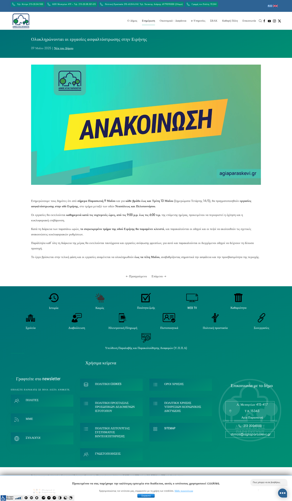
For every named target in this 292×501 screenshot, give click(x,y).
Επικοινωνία (249, 20)
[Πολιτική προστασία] (215, 317)
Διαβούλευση (76, 328)
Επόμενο (158, 276)
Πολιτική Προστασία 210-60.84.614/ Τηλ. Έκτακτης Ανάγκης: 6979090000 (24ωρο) (143, 4)
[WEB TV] (192, 297)
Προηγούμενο (137, 276)
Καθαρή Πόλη (230, 20)
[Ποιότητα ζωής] (146, 297)
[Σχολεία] (30, 317)
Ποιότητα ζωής (146, 307)
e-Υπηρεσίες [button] (198, 20)
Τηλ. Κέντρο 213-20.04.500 (30, 4)
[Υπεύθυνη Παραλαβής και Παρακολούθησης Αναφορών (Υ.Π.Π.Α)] (146, 337)
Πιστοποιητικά (169, 328)
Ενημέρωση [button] (148, 20)
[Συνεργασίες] (261, 317)
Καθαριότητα (238, 307)
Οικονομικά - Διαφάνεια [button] (173, 20)
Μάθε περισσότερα (184, 491)
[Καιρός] (99, 297)
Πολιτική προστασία (215, 328)
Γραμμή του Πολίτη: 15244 (204, 4)
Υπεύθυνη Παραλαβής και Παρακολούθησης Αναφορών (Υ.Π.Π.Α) (146, 348)
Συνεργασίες (261, 328)
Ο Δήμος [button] (132, 20)
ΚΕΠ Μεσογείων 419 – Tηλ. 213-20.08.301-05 (74, 4)
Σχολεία (30, 328)
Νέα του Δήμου (63, 48)
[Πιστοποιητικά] (169, 317)
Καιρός (99, 308)
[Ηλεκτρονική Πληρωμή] (123, 317)
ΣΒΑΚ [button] (213, 20)
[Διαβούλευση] (77, 317)
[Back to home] (21, 20)
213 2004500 (252, 426)
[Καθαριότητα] (238, 297)
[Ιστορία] (53, 297)
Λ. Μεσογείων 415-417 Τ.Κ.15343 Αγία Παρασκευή (252, 411)
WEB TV (192, 308)
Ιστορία (53, 308)
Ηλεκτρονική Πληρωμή (122, 328)
